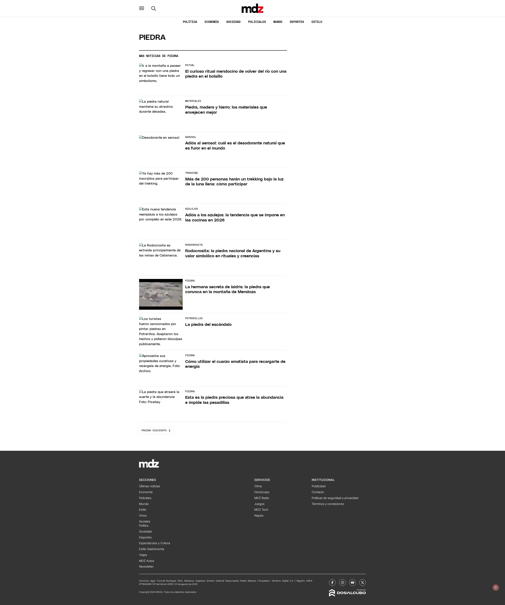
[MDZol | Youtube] (352, 582)
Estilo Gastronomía (151, 549)
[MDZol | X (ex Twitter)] (362, 582)
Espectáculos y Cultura (154, 543)
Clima (258, 486)
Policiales (257, 21)
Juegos (259, 504)
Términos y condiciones (328, 504)
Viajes (143, 555)
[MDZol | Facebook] (332, 582)
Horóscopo (261, 492)
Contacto (318, 492)
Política (190, 21)
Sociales (144, 521)
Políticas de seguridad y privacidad (335, 498)
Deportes (297, 21)
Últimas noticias (149, 486)
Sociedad (233, 21)
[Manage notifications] (496, 587)
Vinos (143, 515)
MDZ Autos (146, 561)
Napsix (259, 515)
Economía (212, 21)
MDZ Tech (261, 509)
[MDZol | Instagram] (342, 582)
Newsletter (146, 566)
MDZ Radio (261, 498)
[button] (141, 8)
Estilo (316, 21)
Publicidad (318, 486)
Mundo (277, 21)
